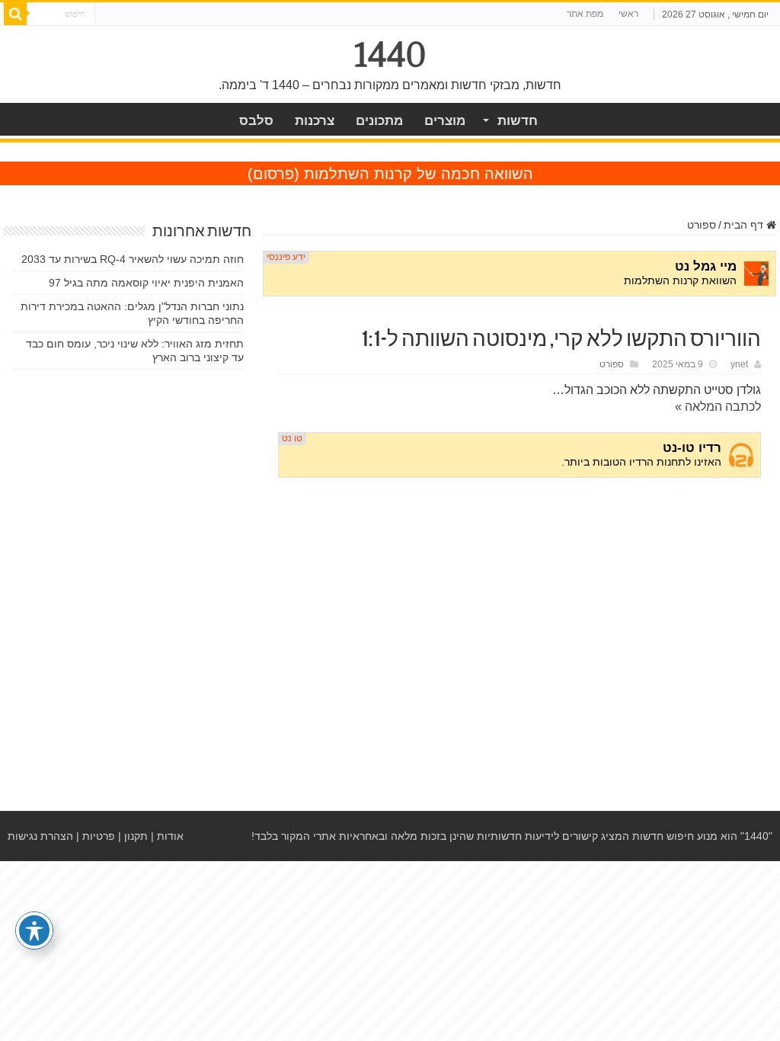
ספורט (701, 225)
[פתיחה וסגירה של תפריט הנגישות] (34, 930)
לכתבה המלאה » (718, 406)
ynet (739, 364)
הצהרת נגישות (40, 836)
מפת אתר (585, 13)
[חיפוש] (15, 13)
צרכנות (314, 121)
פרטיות (98, 836)
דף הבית (745, 225)
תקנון (136, 836)
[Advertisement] (519, 606)
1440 (390, 54)
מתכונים (379, 121)
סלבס (256, 121)
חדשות (517, 121)
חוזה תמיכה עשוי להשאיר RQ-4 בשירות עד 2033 (132, 259)
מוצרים (444, 121)
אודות (170, 836)
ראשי (628, 13)
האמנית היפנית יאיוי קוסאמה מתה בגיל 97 (146, 283)
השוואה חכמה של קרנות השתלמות (418, 173)
